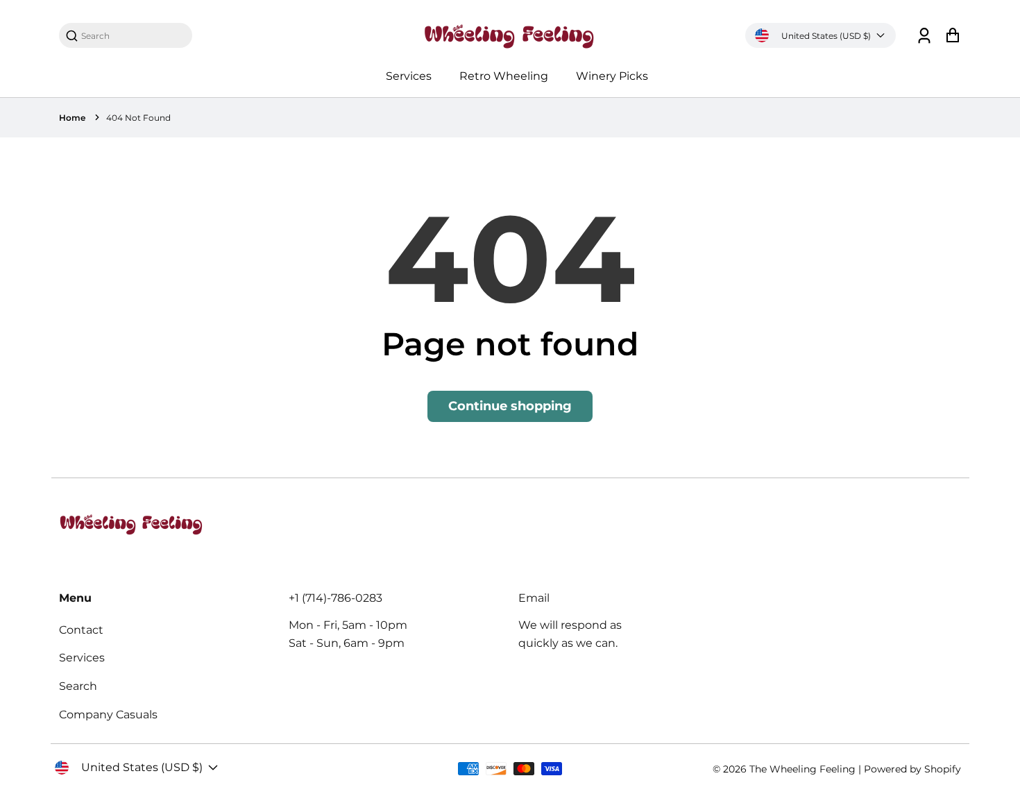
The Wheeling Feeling (802, 769)
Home (72, 117)
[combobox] (132, 35)
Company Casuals (108, 714)
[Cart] (952, 35)
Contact (81, 629)
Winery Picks (612, 76)
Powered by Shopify (912, 769)
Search (78, 686)
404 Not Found (138, 117)
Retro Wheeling (503, 76)
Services (409, 76)
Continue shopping (510, 406)
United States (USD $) (826, 36)
